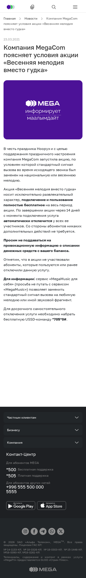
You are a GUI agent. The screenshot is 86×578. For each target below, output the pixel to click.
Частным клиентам (21, 417)
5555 (11, 491)
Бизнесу (13, 430)
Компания (14, 442)
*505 (11, 475)
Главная (10, 18)
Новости (30, 18)
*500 (11, 469)
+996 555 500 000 (25, 486)
